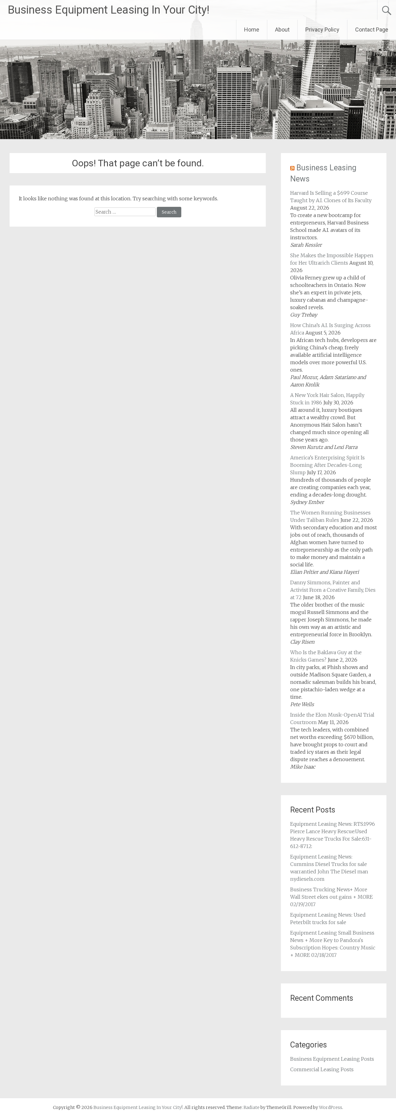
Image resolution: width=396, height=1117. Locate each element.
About (282, 29)
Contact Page (371, 29)
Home (251, 29)
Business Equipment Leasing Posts (332, 1059)
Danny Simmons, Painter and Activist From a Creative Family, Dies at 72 (333, 589)
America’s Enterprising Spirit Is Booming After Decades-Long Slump (327, 464)
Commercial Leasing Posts (322, 1069)
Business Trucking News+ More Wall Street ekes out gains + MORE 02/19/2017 (331, 896)
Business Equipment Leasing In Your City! (108, 9)
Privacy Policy (322, 29)
